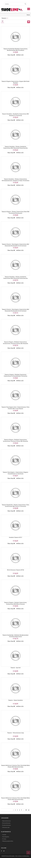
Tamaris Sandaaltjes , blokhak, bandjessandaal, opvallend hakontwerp (15, 635)
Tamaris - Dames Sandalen (15, 700)
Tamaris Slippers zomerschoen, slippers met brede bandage (15, 82)
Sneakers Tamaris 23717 (15, 537)
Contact (4, 834)
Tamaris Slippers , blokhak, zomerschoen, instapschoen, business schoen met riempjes (15, 342)
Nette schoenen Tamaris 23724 (15, 570)
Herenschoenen (6, 823)
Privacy (4, 839)
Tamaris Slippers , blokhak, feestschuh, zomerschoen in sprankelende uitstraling (15, 375)
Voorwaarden (5, 836)
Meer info (21, 55)
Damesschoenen (6, 821)
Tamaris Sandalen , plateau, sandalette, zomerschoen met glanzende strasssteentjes (15, 147)
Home (28, 15)
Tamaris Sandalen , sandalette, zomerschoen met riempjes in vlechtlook (15, 114)
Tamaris (4, 18)
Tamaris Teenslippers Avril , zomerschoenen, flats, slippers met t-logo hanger (15, 407)
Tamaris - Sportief (15, 667)
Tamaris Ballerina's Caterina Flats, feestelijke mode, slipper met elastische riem (15, 766)
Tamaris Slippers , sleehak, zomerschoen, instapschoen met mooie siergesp (15, 603)
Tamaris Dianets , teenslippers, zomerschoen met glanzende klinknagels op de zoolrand (15, 244)
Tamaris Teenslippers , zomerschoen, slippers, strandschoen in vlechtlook (15, 472)
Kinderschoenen (6, 825)
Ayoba (13, 856)
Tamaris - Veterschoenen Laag (15, 732)
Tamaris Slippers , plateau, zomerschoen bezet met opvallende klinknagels (15, 212)
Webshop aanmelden (7, 841)
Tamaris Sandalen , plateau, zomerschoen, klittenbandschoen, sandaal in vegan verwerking (15, 179)
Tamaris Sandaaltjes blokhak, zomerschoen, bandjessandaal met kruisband (15, 49)
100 (26, 810)
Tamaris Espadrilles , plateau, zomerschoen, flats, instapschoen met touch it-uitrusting (15, 505)
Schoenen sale (6, 827)
